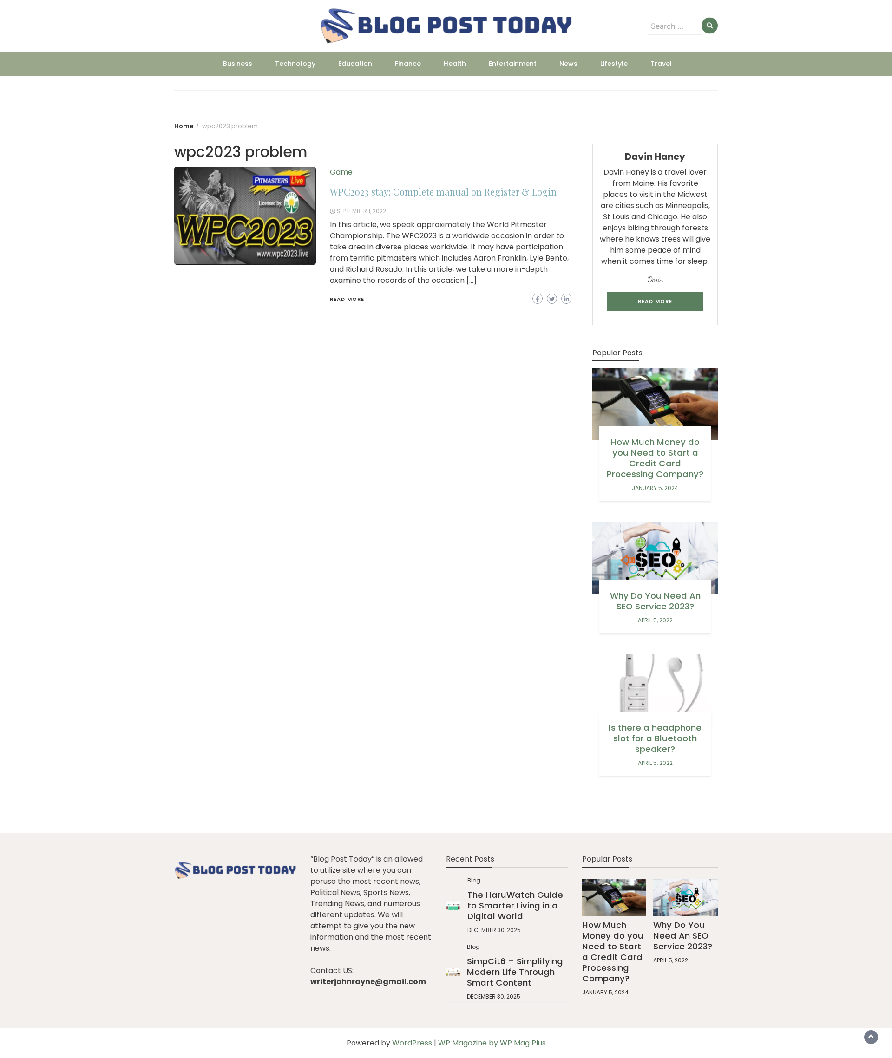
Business (237, 63)
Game (341, 172)
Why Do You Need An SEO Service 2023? (655, 601)
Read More (347, 299)
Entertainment (513, 63)
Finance (408, 63)
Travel (661, 63)
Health (455, 63)
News (568, 63)
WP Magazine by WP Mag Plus (492, 1043)
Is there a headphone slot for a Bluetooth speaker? (655, 738)
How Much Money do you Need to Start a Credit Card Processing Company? (655, 458)
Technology (295, 63)
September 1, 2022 (361, 211)
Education (355, 63)
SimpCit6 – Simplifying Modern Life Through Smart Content (515, 971)
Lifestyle (614, 63)
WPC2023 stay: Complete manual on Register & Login (443, 191)
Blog (473, 880)
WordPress (412, 1043)
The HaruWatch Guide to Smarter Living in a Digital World (515, 905)
